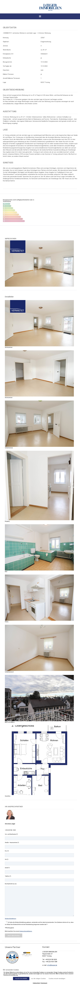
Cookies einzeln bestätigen (57, 978)
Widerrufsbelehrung (10, 918)
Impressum (44, 983)
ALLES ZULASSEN (21, 978)
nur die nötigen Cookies (38, 978)
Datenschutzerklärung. (26, 931)
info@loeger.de (52, 965)
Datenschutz (36, 983)
